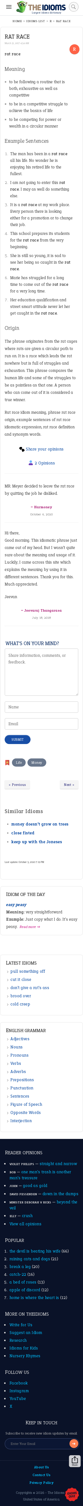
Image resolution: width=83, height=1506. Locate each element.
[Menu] (8, 6)
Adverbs (18, 1071)
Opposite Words (25, 1112)
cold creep (20, 1004)
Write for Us (21, 1325)
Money (36, 762)
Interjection (21, 1120)
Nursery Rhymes (25, 1356)
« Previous (17, 784)
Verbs (15, 1063)
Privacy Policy (41, 1482)
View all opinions (26, 1224)
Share (75, 1464)
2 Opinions (45, 463)
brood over (20, 996)
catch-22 (18, 1274)
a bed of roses (23, 1282)
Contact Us (41, 1475)
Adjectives (19, 1039)
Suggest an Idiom (26, 1332)
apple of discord (25, 1290)
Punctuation (21, 1088)
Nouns (16, 1047)
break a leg (20, 1266)
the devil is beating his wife (35, 1251)
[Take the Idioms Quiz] (72, 1495)
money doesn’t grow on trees (40, 824)
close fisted (22, 833)
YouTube (18, 1398)
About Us (41, 1467)
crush (27, 1215)
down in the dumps (60, 1194)
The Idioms (56, 1492)
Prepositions (22, 1080)
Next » (69, 784)
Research (18, 1340)
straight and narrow (58, 1163)
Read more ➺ (30, 926)
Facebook (19, 1383)
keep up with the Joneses (36, 842)
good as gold (35, 1185)
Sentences (19, 1096)
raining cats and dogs (30, 1259)
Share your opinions (45, 449)
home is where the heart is (34, 1297)
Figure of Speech (26, 1104)
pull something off (27, 971)
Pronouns (19, 1055)
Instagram (19, 1391)
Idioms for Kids (24, 1348)
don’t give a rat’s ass (29, 987)
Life (19, 762)
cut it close (20, 979)
